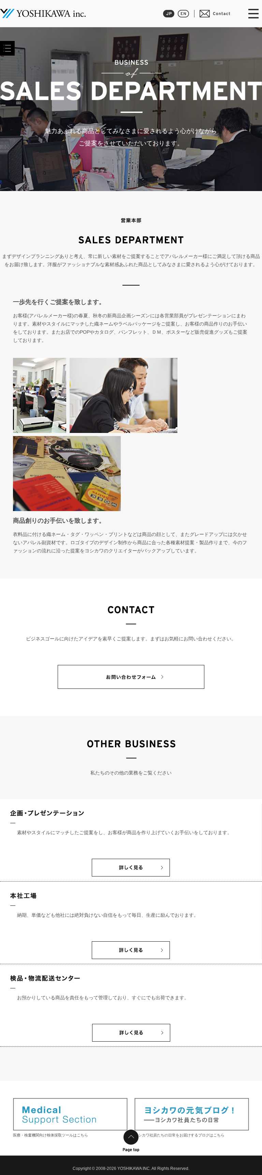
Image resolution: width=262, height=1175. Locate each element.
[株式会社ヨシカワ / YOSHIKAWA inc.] (43, 13)
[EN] (183, 13)
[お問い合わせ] (131, 685)
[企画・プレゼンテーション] (131, 873)
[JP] (168, 13)
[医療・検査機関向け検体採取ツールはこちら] (70, 1114)
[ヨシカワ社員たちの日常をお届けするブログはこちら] (191, 1114)
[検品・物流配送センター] (131, 1038)
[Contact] (215, 13)
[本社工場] (131, 955)
